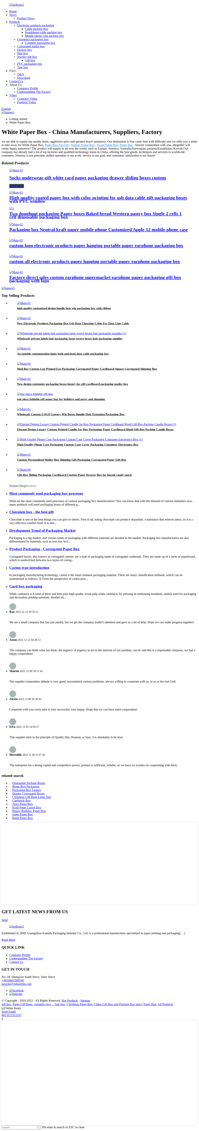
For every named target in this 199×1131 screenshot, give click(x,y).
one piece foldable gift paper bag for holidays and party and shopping (61, 399)
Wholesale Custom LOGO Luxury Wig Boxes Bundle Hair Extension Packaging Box (71, 414)
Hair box (22, 53)
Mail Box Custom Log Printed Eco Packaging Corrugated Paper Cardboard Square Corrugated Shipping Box (87, 368)
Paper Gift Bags (22, 1004)
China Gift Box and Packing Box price (118, 1004)
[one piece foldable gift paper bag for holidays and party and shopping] (35, 394)
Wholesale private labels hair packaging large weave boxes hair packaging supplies (69, 338)
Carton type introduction (29, 568)
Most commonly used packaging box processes (46, 493)
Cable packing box (36, 28)
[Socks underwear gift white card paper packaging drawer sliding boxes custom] (16, 170)
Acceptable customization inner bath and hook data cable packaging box (63, 353)
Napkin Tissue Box (83, 145)
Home (13, 11)
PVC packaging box (29, 63)
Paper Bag (126, 145)
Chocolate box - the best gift (31, 512)
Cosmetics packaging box (33, 39)
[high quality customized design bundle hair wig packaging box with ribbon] (24, 303)
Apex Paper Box (22, 804)
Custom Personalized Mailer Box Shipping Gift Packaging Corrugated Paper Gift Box (71, 459)
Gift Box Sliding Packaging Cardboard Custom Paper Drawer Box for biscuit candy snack (74, 474)
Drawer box (24, 49)
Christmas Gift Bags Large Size (31, 797)
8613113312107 (12, 1015)
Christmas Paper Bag (80, 1004)
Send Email (9, 1011)
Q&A (20, 74)
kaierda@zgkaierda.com (16, 984)
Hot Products (70, 1000)
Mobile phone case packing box (44, 35)
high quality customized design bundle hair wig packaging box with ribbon (64, 308)
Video (13, 95)
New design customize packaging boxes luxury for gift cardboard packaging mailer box (72, 384)
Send (5, 920)
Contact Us (16, 81)
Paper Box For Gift (57, 145)
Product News (26, 18)
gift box (6, 1004)
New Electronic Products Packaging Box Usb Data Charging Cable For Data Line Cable (73, 323)
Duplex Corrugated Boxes (28, 793)
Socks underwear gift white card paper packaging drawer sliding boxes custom (87, 177)
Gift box (30, 60)
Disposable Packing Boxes (28, 783)
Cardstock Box (21, 800)
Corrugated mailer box (31, 46)
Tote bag (22, 67)
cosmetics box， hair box (49, 1004)
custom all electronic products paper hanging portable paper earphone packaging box (94, 261)
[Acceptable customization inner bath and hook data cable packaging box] (24, 348)
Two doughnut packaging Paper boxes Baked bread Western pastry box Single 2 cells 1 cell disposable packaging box (95, 215)
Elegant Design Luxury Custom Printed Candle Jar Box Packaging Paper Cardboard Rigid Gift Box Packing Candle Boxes (95, 429)
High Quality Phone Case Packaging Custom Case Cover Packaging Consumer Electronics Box (77, 444)
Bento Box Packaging (25, 786)
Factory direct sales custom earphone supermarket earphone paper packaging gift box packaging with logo (95, 279)
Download (23, 77)
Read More (17, 186)
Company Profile (27, 88)
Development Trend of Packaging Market (42, 530)
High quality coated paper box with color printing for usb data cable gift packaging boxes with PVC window (98, 199)
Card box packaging (25, 586)
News (13, 15)
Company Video (27, 98)
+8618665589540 (13, 980)
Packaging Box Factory (26, 790)
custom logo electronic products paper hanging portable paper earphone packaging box (96, 245)
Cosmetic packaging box (40, 42)
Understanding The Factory (34, 91)
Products (14, 22)
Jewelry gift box (27, 56)
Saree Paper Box (22, 814)
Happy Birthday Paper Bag (29, 811)
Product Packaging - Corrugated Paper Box (44, 549)
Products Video (26, 102)
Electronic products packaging (35, 25)
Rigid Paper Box (22, 818)
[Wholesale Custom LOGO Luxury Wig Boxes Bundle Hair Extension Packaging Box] (24, 409)
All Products (165, 1004)
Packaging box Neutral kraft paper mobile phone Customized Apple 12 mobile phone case (98, 229)
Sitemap (85, 1000)
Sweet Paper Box (107, 145)
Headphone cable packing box (43, 32)
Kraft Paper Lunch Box (26, 807)
